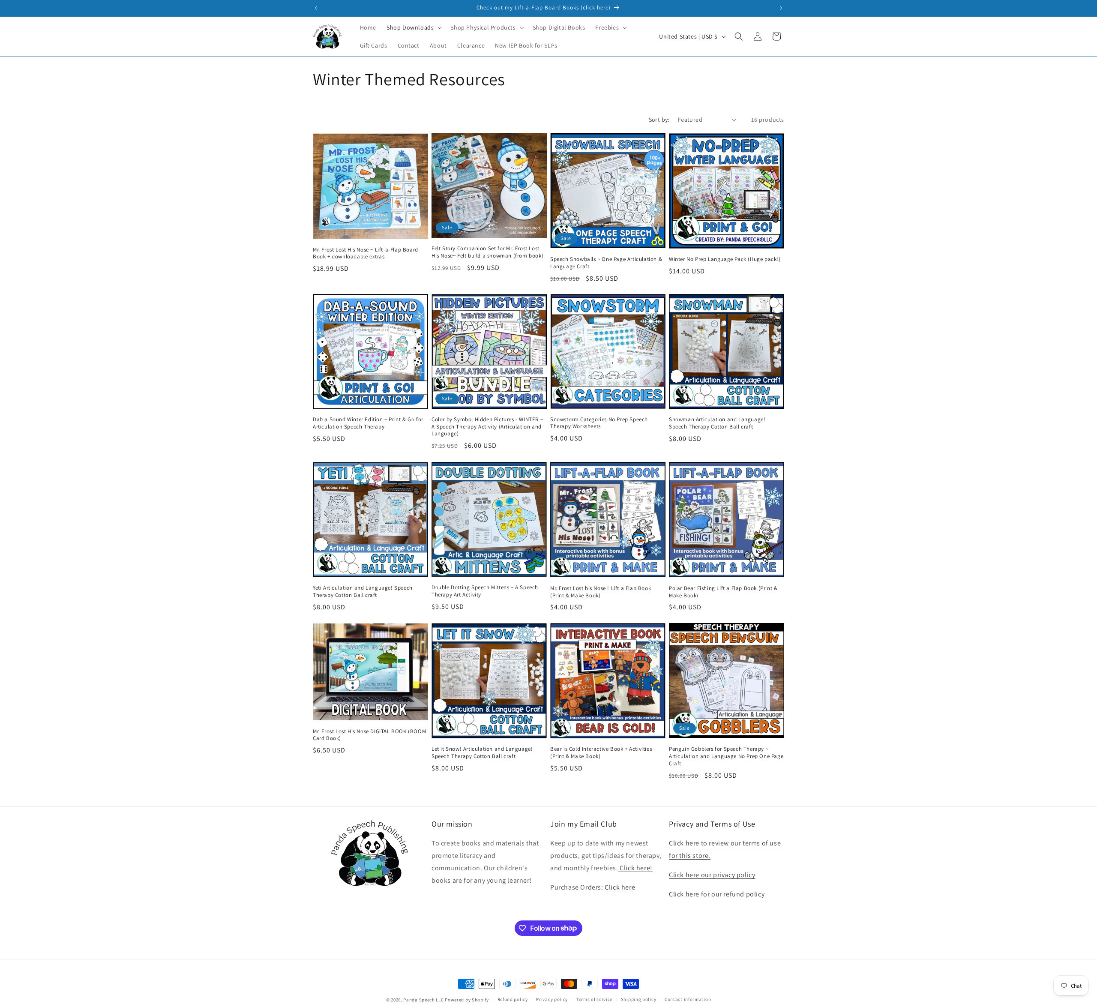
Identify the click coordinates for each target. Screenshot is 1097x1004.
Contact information (688, 999)
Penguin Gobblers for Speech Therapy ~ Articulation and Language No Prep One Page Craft (726, 756)
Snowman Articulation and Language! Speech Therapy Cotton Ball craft (717, 424)
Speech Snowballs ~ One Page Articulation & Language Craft (606, 262)
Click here (620, 887)
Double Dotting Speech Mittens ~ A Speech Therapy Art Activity (485, 591)
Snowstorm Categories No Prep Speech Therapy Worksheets (599, 423)
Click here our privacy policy (712, 874)
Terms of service (594, 999)
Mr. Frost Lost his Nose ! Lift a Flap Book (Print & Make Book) (600, 591)
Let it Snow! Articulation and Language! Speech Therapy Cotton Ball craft (482, 752)
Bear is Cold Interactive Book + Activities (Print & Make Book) (601, 752)
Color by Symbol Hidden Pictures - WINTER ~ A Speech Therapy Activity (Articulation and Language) (487, 427)
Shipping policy (638, 999)
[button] (413, 27)
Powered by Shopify (467, 1000)
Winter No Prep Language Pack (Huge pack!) (725, 258)
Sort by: (659, 119)
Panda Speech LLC (423, 1000)
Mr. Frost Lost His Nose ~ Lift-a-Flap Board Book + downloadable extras (365, 253)
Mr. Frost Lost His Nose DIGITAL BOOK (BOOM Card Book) (369, 735)
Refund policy (513, 999)
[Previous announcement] (315, 8)
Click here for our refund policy (716, 894)
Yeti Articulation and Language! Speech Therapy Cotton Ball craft (363, 591)
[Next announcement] (781, 8)
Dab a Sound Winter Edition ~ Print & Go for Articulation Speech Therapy (368, 424)
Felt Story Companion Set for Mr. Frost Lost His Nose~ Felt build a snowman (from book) (487, 252)
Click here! (635, 867)
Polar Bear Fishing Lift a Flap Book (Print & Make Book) (723, 591)
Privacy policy (552, 999)
